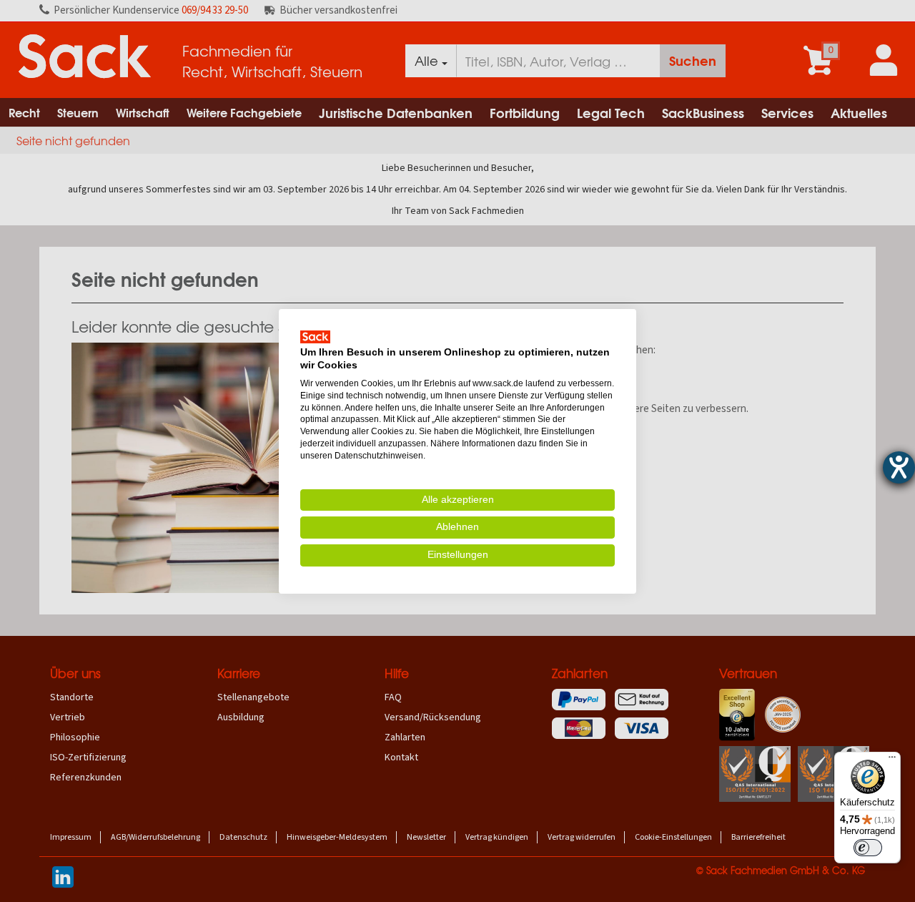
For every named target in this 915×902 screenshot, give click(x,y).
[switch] (868, 847)
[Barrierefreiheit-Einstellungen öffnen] (899, 467)
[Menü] (892, 760)
